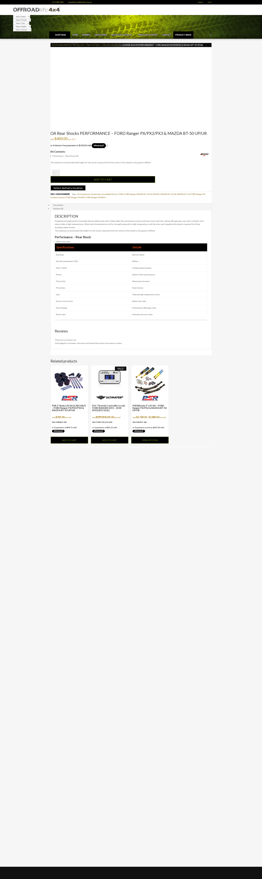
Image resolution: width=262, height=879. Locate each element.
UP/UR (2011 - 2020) (98, 45)
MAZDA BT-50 (183, 194)
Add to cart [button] (69, 440)
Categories (101, 35)
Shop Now (60, 35)
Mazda (77, 45)
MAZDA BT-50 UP (144, 194)
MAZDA (156, 194)
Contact (166, 35)
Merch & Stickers (148, 35)
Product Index (183, 35)
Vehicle (69, 45)
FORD (120, 194)
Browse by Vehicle (121, 35)
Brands (86, 35)
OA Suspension (83, 194)
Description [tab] (58, 205)
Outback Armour (57, 197)
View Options (150, 440)
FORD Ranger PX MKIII (96, 197)
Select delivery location (68, 188)
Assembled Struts (109, 194)
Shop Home (57, 45)
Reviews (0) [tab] (58, 208)
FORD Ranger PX (197, 194)
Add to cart (103, 179)
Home (75, 35)
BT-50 (85, 45)
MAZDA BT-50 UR (168, 194)
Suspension (114, 45)
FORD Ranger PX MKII (75, 197)
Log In (200, 2)
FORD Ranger (130, 194)
